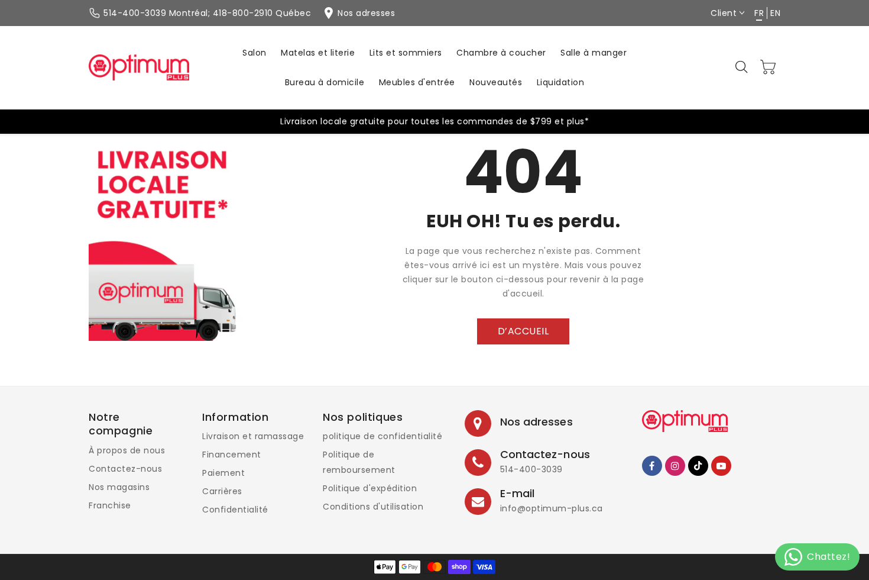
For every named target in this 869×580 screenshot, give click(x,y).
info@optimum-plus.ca (551, 508)
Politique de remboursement (359, 462)
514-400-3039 (531, 469)
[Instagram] (675, 466)
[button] (742, 67)
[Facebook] (652, 466)
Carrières (222, 491)
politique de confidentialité (382, 436)
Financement (231, 454)
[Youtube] (721, 466)
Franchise (110, 505)
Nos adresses (536, 421)
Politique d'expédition (370, 488)
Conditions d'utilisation (373, 507)
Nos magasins (119, 487)
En (775, 13)
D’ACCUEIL (523, 331)
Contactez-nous (125, 469)
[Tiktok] (698, 466)
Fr (759, 13)
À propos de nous (127, 450)
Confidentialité (235, 509)
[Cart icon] (768, 67)
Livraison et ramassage (253, 436)
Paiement (223, 473)
